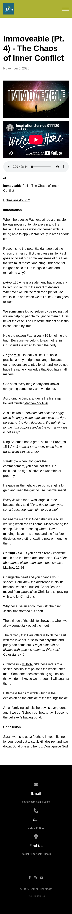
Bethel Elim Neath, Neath (36, 853)
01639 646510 (36, 827)
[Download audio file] (4, 177)
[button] (65, 8)
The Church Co (36, 895)
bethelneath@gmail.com (36, 801)
